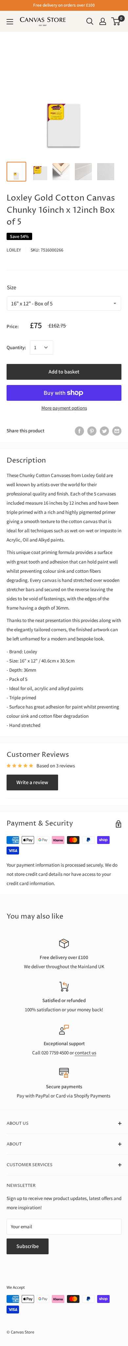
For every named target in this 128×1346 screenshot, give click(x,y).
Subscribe (27, 1246)
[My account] (102, 21)
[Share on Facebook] (79, 430)
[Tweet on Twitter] (104, 430)
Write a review (32, 782)
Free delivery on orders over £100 (64, 5)
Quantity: (16, 347)
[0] (116, 21)
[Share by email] (116, 430)
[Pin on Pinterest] (91, 430)
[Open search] (90, 21)
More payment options (64, 408)
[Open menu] (10, 21)
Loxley (14, 250)
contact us (85, 1052)
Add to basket (64, 371)
